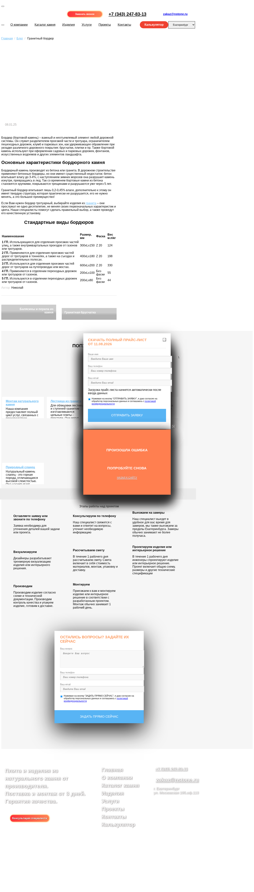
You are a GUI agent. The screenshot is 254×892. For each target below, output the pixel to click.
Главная (112, 770)
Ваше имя (93, 354)
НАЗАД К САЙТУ (127, 477)
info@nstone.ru (117, 860)
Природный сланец (20, 467)
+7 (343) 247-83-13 (127, 14)
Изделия (68, 24)
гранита (91, 203)
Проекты (113, 809)
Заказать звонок (85, 14)
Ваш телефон (67, 672)
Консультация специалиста (30, 818)
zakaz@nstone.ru (175, 14)
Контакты (114, 817)
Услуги (87, 24)
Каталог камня (45, 24)
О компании (19, 24)
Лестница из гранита (66, 401)
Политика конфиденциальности (102, 866)
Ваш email (65, 684)
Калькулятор (118, 824)
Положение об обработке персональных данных (101, 870)
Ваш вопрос (66, 648)
